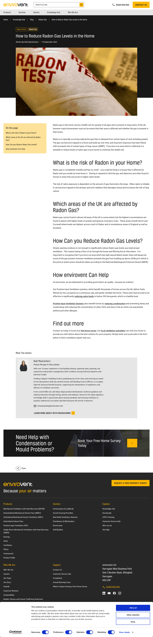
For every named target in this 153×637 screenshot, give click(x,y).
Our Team (7, 578)
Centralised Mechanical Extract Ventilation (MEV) (23, 517)
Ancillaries (7, 545)
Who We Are (8, 570)
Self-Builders (58, 530)
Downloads (106, 513)
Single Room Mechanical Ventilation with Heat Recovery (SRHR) (25, 531)
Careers (6, 574)
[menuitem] (7, 12)
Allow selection (133, 615)
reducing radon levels (84, 296)
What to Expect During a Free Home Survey (70, 586)
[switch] (68, 632)
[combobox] (57, 4)
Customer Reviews (10, 591)
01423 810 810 (113, 587)
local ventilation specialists (113, 330)
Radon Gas (43, 19)
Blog (32, 19)
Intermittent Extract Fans (13, 521)
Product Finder (9, 558)
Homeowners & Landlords (63, 509)
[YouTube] (109, 593)
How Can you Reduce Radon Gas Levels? (21, 144)
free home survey (88, 330)
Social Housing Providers (63, 513)
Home (5, 19)
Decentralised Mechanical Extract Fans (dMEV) (22, 513)
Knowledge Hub (19, 19)
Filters (5, 549)
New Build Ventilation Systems (65, 517)
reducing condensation (115, 303)
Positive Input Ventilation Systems (68, 303)
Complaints (57, 578)
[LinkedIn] (103, 593)
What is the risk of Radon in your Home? (21, 133)
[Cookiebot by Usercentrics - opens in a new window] (15, 632)
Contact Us (57, 570)
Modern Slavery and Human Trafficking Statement (23, 599)
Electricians (57, 525)
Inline (5, 541)
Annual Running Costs (62, 582)
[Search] (81, 5)
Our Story (7, 582)
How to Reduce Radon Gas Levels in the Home (69, 19)
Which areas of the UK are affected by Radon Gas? (23, 138)
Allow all (133, 608)
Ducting (6, 537)
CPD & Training (108, 517)
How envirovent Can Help (15, 149)
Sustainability (8, 595)
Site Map (105, 530)
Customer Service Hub (111, 521)
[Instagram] (119, 593)
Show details (124, 632)
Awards (6, 586)
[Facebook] (114, 593)
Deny (133, 622)
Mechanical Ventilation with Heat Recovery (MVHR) (24, 509)
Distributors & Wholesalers (63, 521)
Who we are (107, 525)
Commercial (8, 554)
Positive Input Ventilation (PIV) (15, 525)
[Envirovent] (16, 4)
